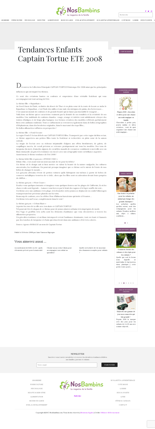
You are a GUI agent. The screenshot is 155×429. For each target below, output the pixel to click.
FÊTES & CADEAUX (122, 401)
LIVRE (123, 397)
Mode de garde (67, 20)
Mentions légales (87, 413)
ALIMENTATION (36, 397)
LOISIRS (123, 389)
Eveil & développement (85, 20)
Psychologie (30, 20)
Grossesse (5, 20)
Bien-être (41, 20)
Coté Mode (126, 20)
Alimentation (53, 20)
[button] (125, 223)
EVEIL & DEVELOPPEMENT (36, 405)
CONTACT (123, 405)
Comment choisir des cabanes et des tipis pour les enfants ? (126, 252)
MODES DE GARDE (36, 401)
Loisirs (135, 20)
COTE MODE (123, 384)
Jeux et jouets (146, 20)
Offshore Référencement (109, 413)
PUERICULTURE (36, 384)
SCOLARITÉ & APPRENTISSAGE (123, 380)
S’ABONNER (109, 365)
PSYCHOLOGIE (37, 389)
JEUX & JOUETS (123, 393)
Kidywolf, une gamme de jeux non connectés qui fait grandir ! (126, 314)
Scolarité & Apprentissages (108, 20)
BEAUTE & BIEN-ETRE (36, 393)
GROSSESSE (36, 380)
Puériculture (16, 20)
